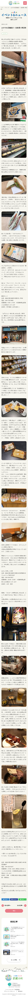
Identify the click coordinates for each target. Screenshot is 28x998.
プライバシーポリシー (9, 991)
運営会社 (20, 991)
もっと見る (14, 959)
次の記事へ (20, 905)
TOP (2, 7)
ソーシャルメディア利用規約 (12, 989)
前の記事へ (8, 905)
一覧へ (14, 910)
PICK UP (7, 7)
